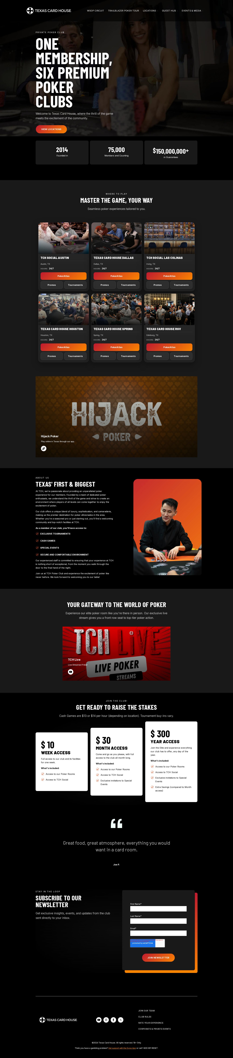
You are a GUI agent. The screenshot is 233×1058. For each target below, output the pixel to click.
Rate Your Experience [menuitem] (150, 1023)
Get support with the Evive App (122, 1048)
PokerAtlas (64, 276)
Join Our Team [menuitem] (146, 1010)
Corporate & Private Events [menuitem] (154, 1029)
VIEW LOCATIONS (51, 129)
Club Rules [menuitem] (144, 1016)
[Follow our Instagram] (106, 1020)
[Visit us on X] (120, 1020)
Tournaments (75, 285)
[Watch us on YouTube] (99, 1020)
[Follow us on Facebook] (113, 1020)
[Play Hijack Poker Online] (43, 448)
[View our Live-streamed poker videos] (70, 672)
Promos (52, 285)
